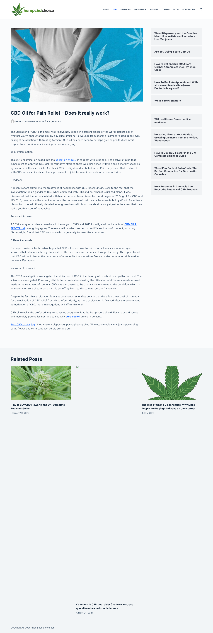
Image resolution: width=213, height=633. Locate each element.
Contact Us (188, 9)
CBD (115, 9)
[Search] (201, 9)
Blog (176, 9)
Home (106, 9)
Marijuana (140, 9)
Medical (154, 9)
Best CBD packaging (23, 324)
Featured (57, 121)
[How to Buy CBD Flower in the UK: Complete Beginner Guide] (41, 383)
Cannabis (126, 9)
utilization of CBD (66, 159)
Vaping (165, 9)
